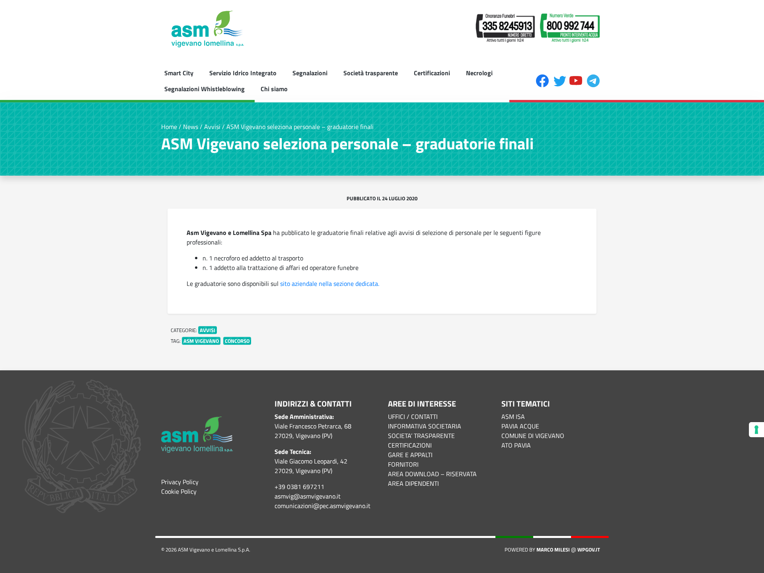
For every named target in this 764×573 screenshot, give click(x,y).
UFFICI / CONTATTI (413, 416)
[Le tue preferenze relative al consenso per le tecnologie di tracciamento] (756, 429)
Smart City (178, 73)
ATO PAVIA (516, 445)
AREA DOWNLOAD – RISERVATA (432, 474)
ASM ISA (513, 416)
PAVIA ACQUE (520, 426)
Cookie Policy (179, 491)
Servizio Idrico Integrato (243, 73)
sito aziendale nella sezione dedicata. (329, 283)
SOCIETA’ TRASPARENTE (421, 435)
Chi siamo (274, 89)
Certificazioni (432, 73)
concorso (237, 341)
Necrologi (479, 73)
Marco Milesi (553, 549)
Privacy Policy (180, 482)
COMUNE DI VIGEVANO (532, 435)
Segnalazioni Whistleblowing (204, 89)
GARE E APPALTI (410, 455)
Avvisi (207, 330)
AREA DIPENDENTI (413, 483)
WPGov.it (588, 549)
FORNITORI (403, 464)
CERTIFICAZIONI (410, 445)
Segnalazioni (309, 73)
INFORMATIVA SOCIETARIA (424, 426)
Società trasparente (370, 73)
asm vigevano (201, 341)
